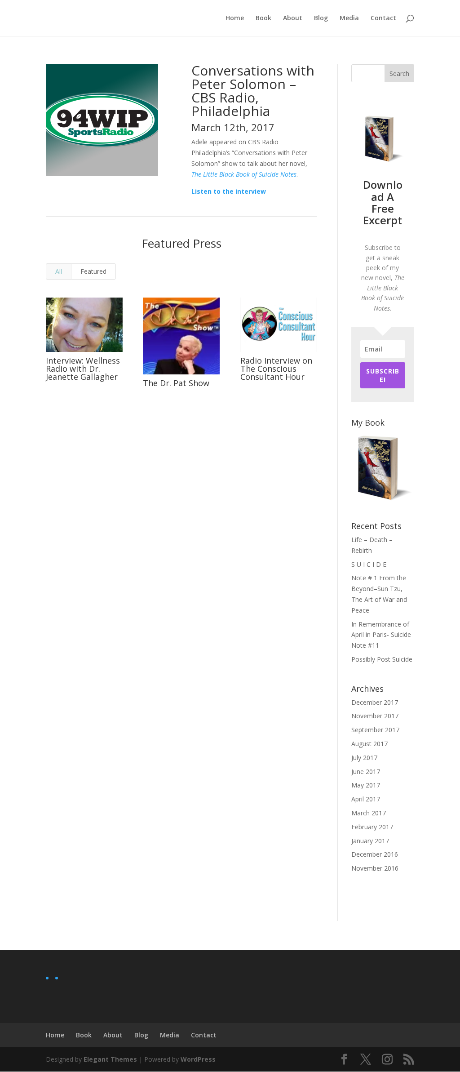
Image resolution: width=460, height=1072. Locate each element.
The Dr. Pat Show (176, 383)
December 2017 (374, 702)
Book (263, 18)
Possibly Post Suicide (381, 659)
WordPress (198, 1059)
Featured (93, 271)
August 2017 (369, 743)
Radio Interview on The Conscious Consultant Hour (276, 368)
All (58, 271)
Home (235, 18)
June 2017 (365, 771)
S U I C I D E (368, 564)
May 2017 (365, 785)
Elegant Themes (110, 1059)
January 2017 (370, 840)
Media (349, 18)
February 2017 (372, 827)
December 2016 (374, 854)
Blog (321, 18)
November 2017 (374, 716)
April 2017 (365, 799)
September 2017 (375, 729)
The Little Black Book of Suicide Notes (243, 174)
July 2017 (364, 757)
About (292, 18)
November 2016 (374, 868)
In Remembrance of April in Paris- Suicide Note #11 (381, 635)
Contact (383, 18)
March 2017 (368, 813)
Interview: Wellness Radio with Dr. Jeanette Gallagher (83, 368)
